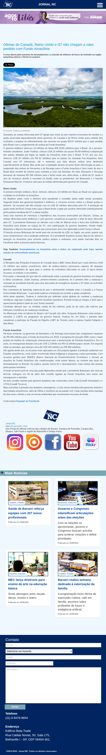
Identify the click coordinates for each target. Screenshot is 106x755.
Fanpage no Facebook (27, 401)
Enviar (15, 707)
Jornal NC (10, 423)
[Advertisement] (53, 33)
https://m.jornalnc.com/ (16, 426)
